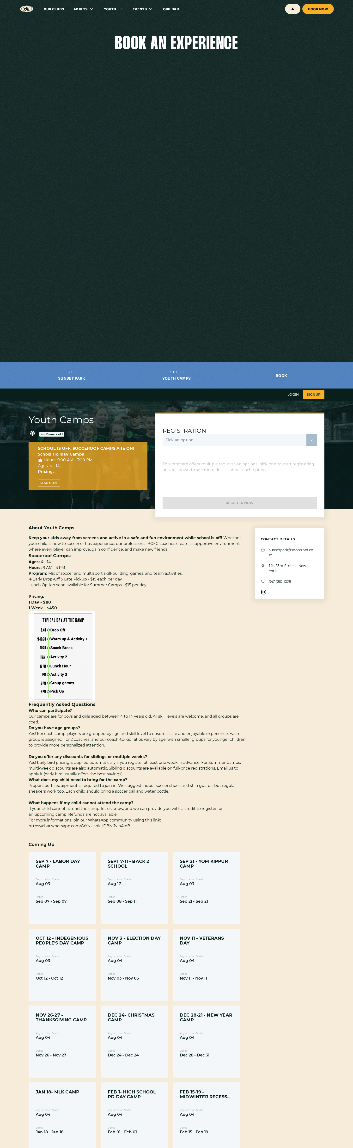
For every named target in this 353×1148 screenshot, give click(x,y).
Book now (318, 8)
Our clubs (54, 9)
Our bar (171, 9)
